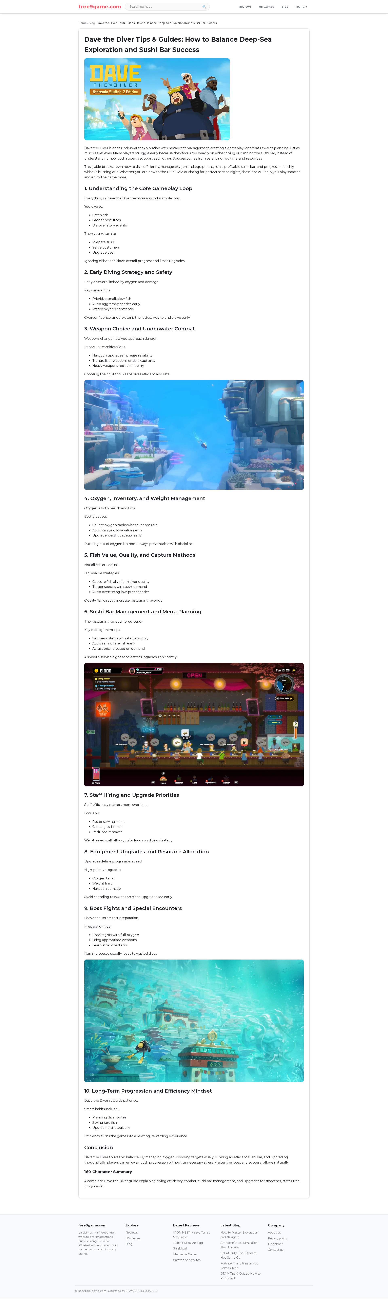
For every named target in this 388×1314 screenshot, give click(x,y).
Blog (285, 6)
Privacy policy (277, 1238)
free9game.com (99, 6)
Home (82, 22)
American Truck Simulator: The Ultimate (238, 1245)
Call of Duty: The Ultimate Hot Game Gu (238, 1255)
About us (274, 1232)
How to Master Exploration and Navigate (239, 1235)
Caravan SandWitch (187, 1260)
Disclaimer (275, 1244)
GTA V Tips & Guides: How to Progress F (240, 1276)
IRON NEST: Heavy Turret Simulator (191, 1235)
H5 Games (266, 6)
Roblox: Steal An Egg (188, 1243)
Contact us (275, 1250)
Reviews (245, 6)
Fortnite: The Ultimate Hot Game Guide (239, 1266)
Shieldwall (180, 1248)
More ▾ (301, 6)
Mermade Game (185, 1254)
